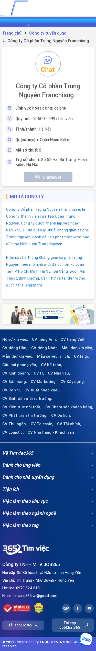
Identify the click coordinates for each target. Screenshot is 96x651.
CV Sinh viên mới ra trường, (27, 398)
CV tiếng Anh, (44, 339)
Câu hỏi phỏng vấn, (19, 364)
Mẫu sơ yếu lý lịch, (53, 356)
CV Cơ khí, (11, 390)
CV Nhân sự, (59, 373)
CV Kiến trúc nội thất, (21, 407)
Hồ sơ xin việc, (15, 339)
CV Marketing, (44, 381)
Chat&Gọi (52, 177)
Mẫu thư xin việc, (17, 356)
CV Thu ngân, (14, 424)
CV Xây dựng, (72, 381)
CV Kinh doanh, (16, 373)
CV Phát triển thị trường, (24, 415)
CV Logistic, (13, 432)
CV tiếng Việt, (73, 339)
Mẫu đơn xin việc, (77, 348)
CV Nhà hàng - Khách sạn (51, 432)
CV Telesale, (42, 424)
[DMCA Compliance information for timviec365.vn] (38, 608)
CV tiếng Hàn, (14, 348)
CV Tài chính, (69, 424)
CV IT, (39, 373)
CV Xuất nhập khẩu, (43, 390)
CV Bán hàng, (14, 381)
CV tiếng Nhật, (44, 348)
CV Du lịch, (61, 415)
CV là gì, (81, 356)
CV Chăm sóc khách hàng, (69, 407)
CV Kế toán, (51, 364)
